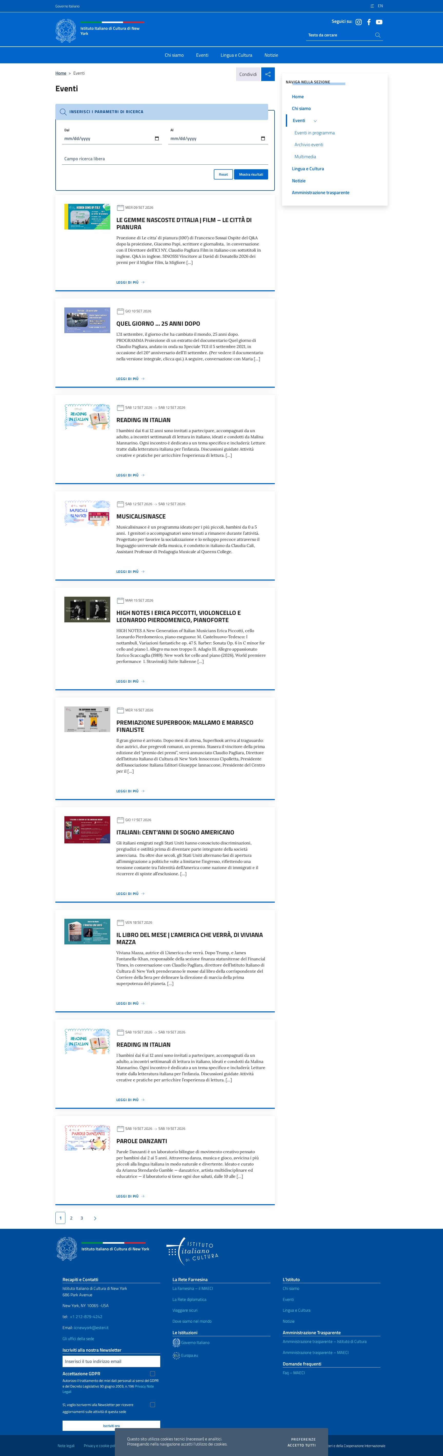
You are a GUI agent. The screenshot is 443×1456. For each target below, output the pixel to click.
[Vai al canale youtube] (378, 21)
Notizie (289, 1321)
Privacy (140, 1386)
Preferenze (303, 1439)
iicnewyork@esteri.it (91, 1327)
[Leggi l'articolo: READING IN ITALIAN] (87, 416)
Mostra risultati (251, 174)
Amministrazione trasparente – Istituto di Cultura (325, 1341)
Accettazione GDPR (81, 1373)
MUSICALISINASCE (141, 516)
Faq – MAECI (294, 1373)
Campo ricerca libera (84, 158)
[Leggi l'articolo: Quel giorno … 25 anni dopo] (87, 319)
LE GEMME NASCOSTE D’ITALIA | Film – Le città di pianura (184, 223)
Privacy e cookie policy (101, 1446)
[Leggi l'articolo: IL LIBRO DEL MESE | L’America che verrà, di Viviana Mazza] (87, 931)
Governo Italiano (67, 6)
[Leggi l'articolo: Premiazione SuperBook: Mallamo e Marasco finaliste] (87, 718)
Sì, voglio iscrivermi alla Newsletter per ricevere (98, 1405)
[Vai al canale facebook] (368, 21)
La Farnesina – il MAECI (193, 1288)
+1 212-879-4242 (86, 1316)
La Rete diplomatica (189, 1299)
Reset (223, 174)
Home (60, 73)
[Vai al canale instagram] (357, 21)
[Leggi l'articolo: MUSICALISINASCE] (87, 512)
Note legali (66, 1446)
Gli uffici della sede (78, 1338)
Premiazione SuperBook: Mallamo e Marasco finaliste (185, 726)
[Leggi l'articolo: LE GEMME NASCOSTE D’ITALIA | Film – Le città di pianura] (87, 216)
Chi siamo (291, 1288)
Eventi (288, 1299)
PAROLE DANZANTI (141, 1140)
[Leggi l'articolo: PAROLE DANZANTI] (87, 1137)
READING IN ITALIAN (143, 419)
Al (172, 130)
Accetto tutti (302, 1445)
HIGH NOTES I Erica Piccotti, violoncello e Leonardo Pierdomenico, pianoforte (178, 616)
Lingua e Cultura (296, 1310)
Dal (66, 130)
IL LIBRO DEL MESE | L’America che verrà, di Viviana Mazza (189, 938)
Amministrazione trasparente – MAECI (316, 1352)
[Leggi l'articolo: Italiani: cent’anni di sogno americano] (87, 829)
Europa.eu (189, 1355)
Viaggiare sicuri (185, 1310)
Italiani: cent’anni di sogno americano (175, 832)
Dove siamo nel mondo (192, 1321)
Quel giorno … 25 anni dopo (158, 323)
